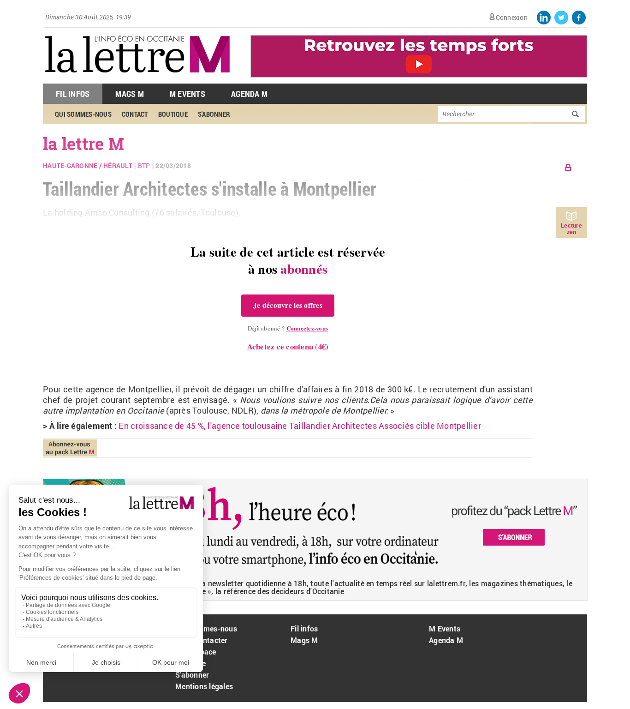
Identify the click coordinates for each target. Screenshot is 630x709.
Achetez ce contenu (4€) (288, 346)
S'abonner (192, 674)
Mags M (129, 93)
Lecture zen (571, 228)
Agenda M (249, 93)
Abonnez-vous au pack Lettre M (70, 448)
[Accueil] (137, 78)
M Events (187, 93)
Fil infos (304, 628)
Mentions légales (204, 686)
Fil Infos (72, 93)
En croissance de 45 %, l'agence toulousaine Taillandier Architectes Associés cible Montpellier (300, 425)
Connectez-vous (307, 328)
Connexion (512, 17)
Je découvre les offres (287, 305)
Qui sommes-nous (206, 628)
